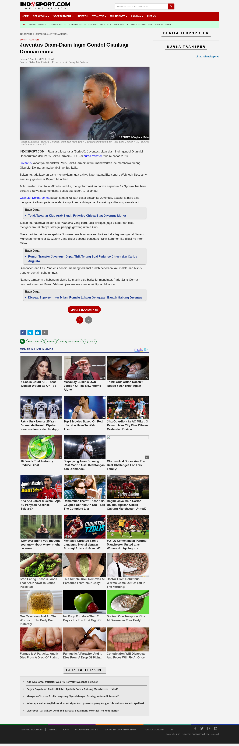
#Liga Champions (73, 24)
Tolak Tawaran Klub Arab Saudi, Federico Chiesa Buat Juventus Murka (77, 215)
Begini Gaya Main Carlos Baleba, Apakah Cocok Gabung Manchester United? (72, 689)
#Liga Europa (55, 24)
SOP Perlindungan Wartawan (121, 729)
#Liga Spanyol (121, 24)
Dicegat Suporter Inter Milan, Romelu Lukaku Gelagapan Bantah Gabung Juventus (85, 297)
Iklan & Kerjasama (154, 729)
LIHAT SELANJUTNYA (84, 309)
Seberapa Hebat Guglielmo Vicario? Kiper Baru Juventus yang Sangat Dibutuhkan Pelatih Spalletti (85, 703)
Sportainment (62, 16)
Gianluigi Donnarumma (35, 197)
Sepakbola (40, 16)
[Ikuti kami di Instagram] (209, 729)
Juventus (26, 163)
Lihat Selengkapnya (207, 56)
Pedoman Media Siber (87, 729)
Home (25, 16)
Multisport (117, 16)
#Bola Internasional (141, 24)
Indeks (151, 16)
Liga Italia (90, 341)
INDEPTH (82, 16)
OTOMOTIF (98, 16)
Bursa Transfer (35, 341)
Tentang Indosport (32, 729)
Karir (66, 729)
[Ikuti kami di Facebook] (195, 729)
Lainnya (136, 16)
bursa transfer (93, 156)
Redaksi (53, 729)
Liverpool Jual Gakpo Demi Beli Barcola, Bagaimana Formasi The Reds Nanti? (73, 710)
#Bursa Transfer (37, 24)
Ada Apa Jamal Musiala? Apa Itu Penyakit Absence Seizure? (62, 681)
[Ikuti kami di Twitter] (202, 729)
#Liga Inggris (90, 24)
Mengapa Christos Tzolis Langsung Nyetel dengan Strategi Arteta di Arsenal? (73, 696)
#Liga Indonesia (163, 24)
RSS (171, 729)
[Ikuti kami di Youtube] (215, 729)
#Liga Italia (105, 24)
